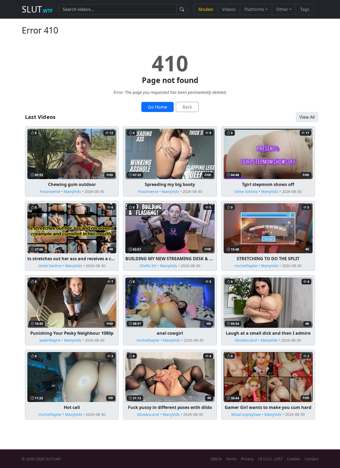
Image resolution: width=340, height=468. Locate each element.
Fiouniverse (50, 191)
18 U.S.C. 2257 (270, 458)
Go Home (157, 107)
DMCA (216, 458)
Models (205, 9)
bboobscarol (246, 340)
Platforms (254, 9)
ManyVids (72, 191)
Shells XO (148, 265)
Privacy (247, 458)
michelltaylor (246, 265)
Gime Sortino (246, 191)
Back (187, 107)
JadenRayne (50, 340)
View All (307, 117)
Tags (304, 9)
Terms (231, 458)
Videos (229, 9)
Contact (311, 458)
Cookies (293, 458)
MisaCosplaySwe (246, 414)
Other (282, 9)
